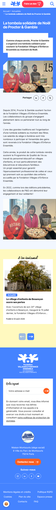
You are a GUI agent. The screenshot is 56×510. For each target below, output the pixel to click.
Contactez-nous (25, 462)
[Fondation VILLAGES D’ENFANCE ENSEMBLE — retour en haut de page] (15, 4)
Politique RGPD (45, 492)
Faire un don (30, 3)
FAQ (36, 501)
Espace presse (44, 496)
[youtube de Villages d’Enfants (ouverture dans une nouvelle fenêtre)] (38, 476)
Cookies (8, 496)
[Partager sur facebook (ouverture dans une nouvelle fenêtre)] (43, 98)
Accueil (6, 11)
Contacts (22, 501)
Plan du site (24, 496)
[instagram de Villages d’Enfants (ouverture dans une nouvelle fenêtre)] (18, 476)
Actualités (16, 11)
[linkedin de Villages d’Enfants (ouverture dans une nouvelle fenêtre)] (24, 476)
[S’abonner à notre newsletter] (46, 391)
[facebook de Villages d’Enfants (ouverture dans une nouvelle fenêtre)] (31, 476)
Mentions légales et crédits (17, 492)
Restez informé (12, 384)
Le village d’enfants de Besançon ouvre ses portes (24, 301)
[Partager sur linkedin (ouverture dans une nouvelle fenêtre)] (36, 98)
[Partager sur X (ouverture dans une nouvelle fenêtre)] (50, 98)
